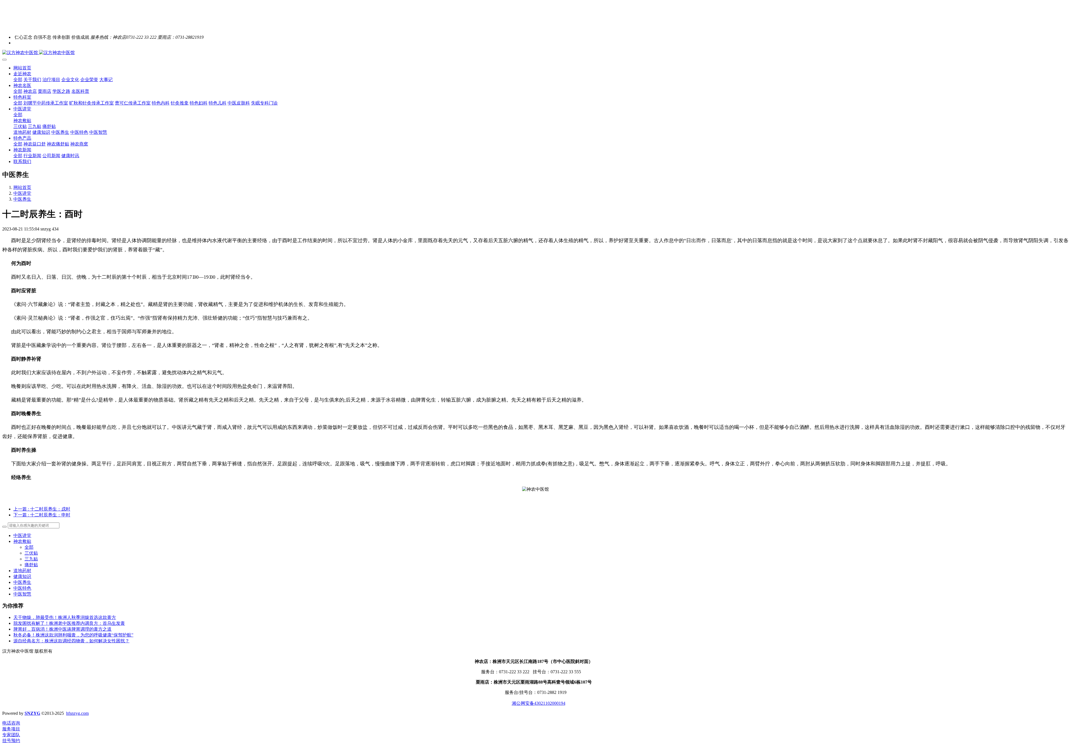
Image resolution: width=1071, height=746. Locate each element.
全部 (17, 79)
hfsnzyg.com (77, 713)
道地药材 (22, 570)
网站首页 (22, 67)
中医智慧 (22, 594)
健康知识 (22, 576)
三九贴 (31, 559)
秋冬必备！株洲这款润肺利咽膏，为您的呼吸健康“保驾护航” (73, 635)
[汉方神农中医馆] (535, 53)
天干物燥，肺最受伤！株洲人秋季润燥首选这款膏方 (64, 617)
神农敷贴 (22, 541)
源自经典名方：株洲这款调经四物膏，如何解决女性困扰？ (71, 640)
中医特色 (22, 588)
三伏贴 (31, 553)
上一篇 (41, 509)
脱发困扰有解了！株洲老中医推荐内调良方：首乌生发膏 (69, 623)
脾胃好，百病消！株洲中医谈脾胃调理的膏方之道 (62, 629)
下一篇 (41, 514)
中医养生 (22, 199)
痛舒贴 (31, 564)
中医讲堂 (22, 193)
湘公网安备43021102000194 (538, 703)
